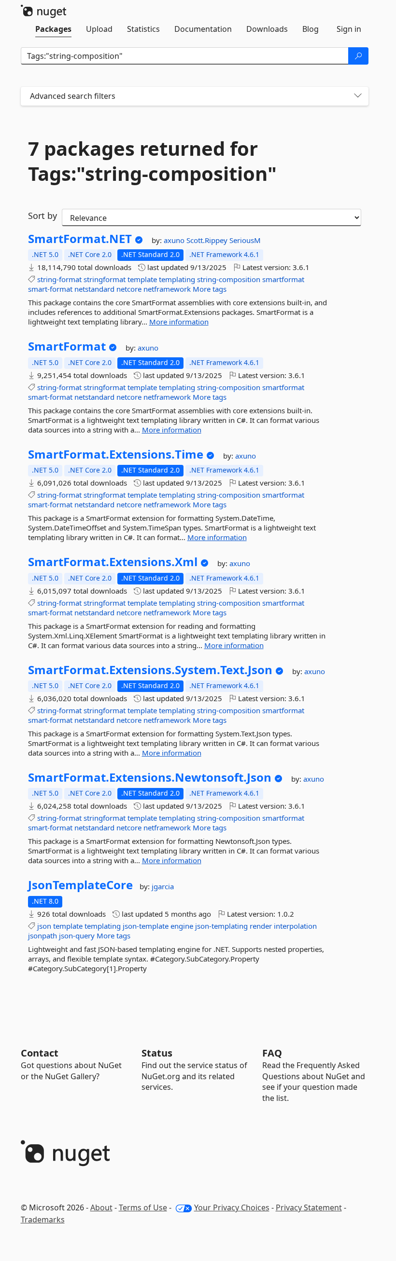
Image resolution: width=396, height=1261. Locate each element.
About (101, 1207)
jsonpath (42, 935)
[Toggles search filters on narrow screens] (357, 96)
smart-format (50, 289)
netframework (167, 289)
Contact (39, 1052)
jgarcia (163, 886)
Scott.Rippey (207, 240)
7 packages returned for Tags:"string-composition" (152, 161)
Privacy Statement (309, 1207)
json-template (146, 926)
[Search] (358, 56)
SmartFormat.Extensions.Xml (113, 561)
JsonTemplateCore (80, 885)
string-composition (228, 279)
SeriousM (245, 240)
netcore (128, 289)
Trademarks (43, 1219)
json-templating (221, 926)
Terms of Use (143, 1207)
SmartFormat (67, 346)
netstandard (94, 289)
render (261, 926)
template (142, 279)
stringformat (105, 279)
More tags (209, 289)
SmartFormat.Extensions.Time (115, 454)
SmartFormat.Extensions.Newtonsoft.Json (149, 777)
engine (181, 926)
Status (156, 1052)
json (44, 926)
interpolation (295, 926)
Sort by (42, 215)
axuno (175, 240)
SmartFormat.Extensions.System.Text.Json (150, 669)
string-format (59, 279)
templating (177, 279)
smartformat (283, 279)
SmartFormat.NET (80, 238)
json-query (77, 935)
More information (179, 321)
